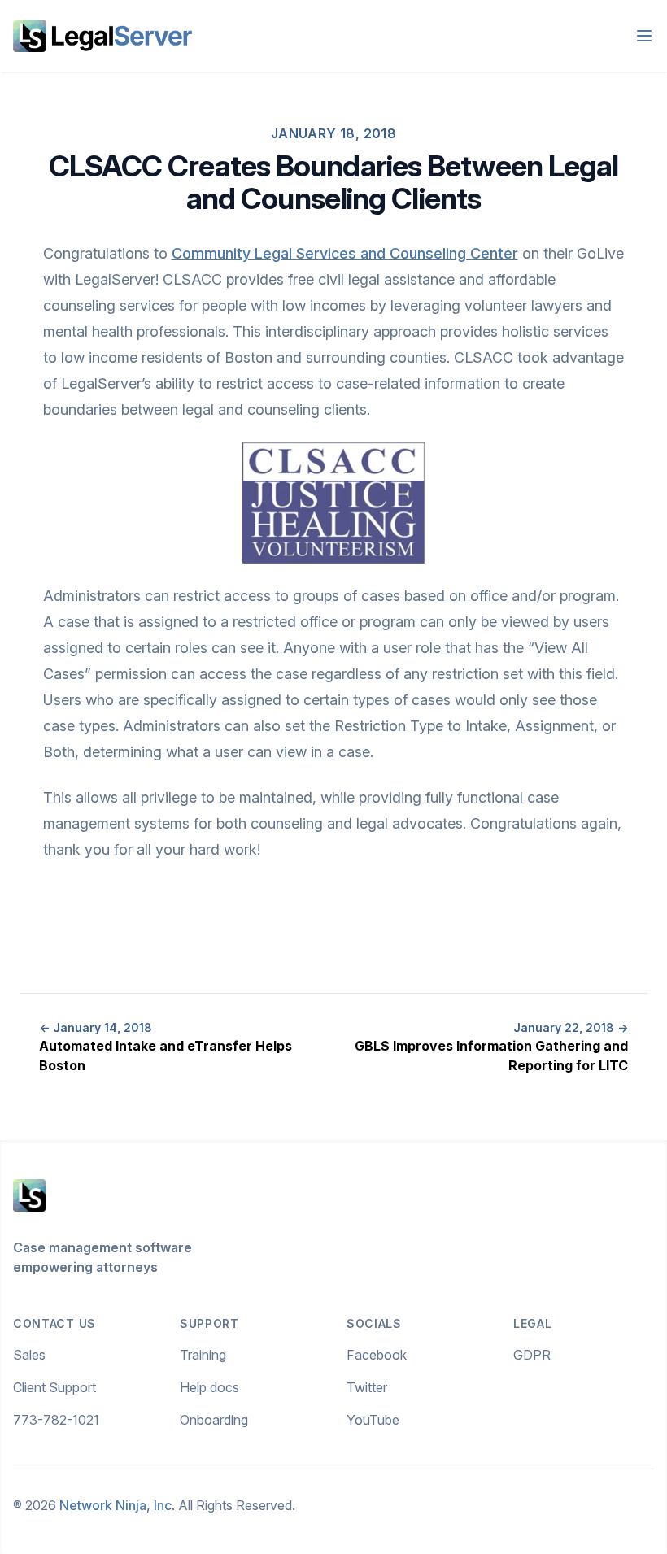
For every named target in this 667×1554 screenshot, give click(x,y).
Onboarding (214, 1420)
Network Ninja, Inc (115, 1505)
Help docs (209, 1387)
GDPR (532, 1355)
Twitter (367, 1387)
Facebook (377, 1355)
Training (203, 1355)
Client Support (54, 1387)
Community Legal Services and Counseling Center (345, 253)
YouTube (373, 1420)
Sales (29, 1355)
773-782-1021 (56, 1420)
